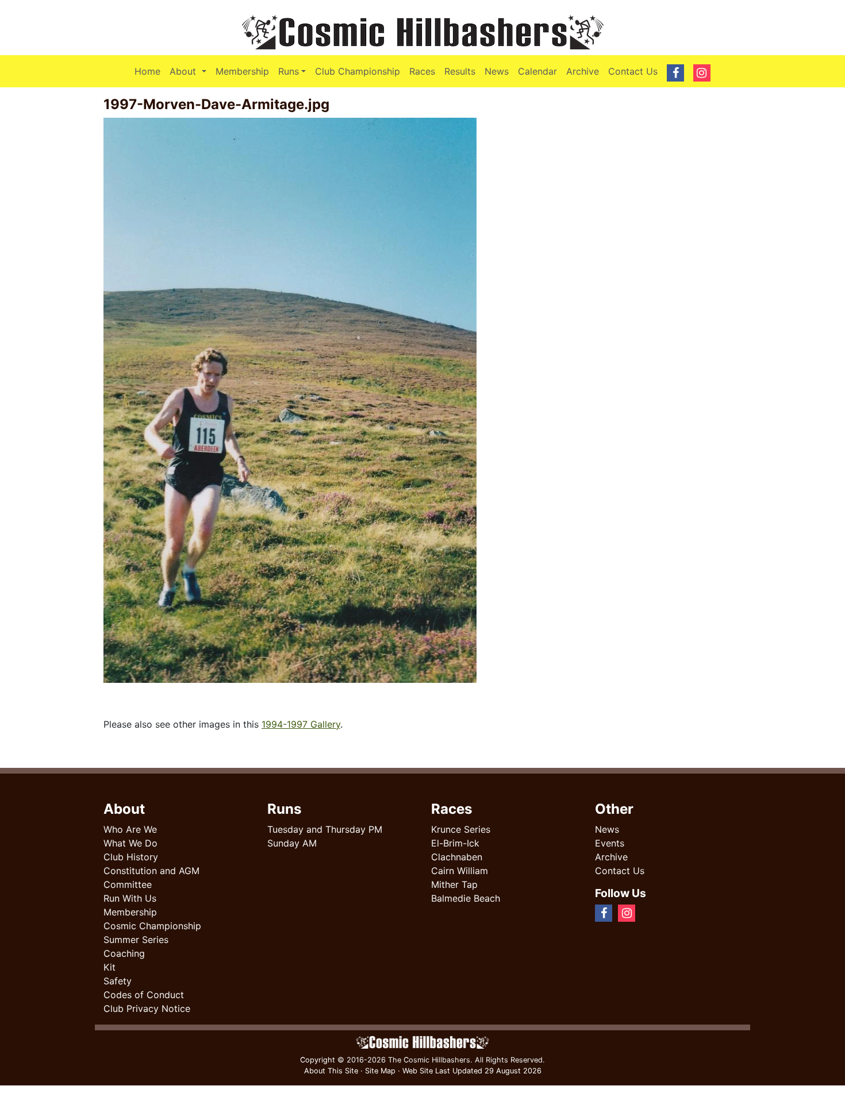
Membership (242, 71)
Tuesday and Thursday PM (324, 829)
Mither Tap (454, 884)
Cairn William (459, 870)
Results (459, 71)
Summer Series (135, 939)
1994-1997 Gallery (301, 724)
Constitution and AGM (151, 870)
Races (422, 71)
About (190, 71)
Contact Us (633, 71)
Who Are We (130, 829)
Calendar (537, 71)
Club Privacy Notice (146, 1008)
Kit (109, 967)
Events (609, 843)
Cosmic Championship (152, 926)
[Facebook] (645, 912)
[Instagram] (654, 912)
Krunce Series (460, 829)
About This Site (331, 1070)
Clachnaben (456, 857)
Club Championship (357, 71)
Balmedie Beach (465, 898)
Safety (117, 981)
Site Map (380, 1070)
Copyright (317, 1060)
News (497, 71)
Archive (582, 71)
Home (147, 71)
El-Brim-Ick (455, 843)
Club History (130, 857)
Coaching (124, 953)
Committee (127, 884)
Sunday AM (292, 843)
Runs (288, 71)
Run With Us (129, 898)
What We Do (130, 843)
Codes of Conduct (143, 994)
